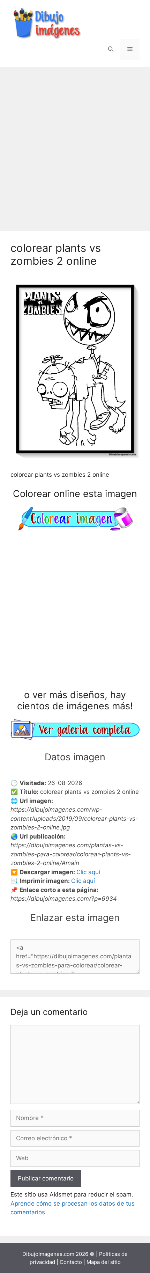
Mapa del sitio (104, 1262)
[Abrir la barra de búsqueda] (110, 49)
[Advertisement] (75, 145)
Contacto (71, 1262)
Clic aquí (88, 872)
